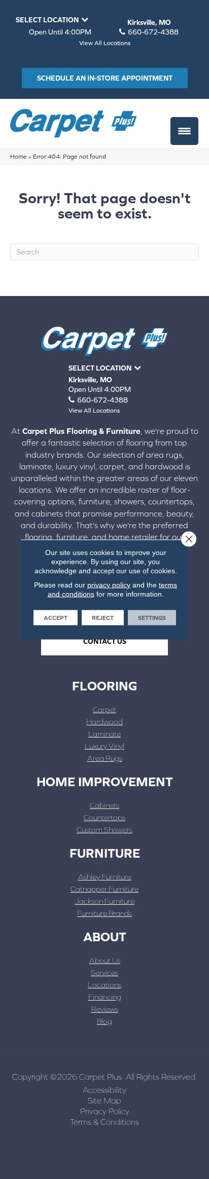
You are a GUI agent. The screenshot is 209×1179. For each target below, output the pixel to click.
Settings (152, 617)
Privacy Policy (104, 1111)
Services (104, 972)
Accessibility (104, 1090)
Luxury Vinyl (104, 746)
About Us (104, 960)
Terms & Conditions (104, 1122)
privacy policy (108, 585)
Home (18, 156)
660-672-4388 (153, 32)
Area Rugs (104, 758)
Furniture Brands (104, 913)
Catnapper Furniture (104, 889)
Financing (104, 996)
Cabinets (104, 805)
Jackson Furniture (104, 901)
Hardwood (104, 721)
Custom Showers (104, 829)
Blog (104, 1021)
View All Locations (104, 43)
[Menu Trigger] (184, 131)
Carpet (104, 709)
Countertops (104, 817)
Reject (103, 617)
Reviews (104, 1009)
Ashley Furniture (104, 876)
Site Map (104, 1100)
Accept (55, 617)
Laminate (104, 733)
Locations (104, 984)
